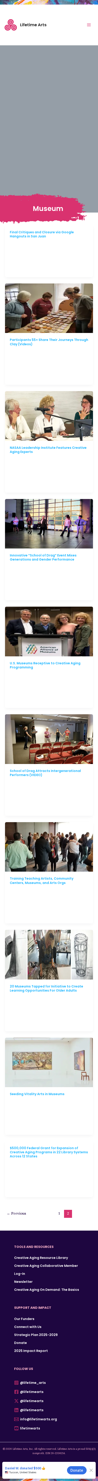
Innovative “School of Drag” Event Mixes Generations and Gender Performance (43, 557)
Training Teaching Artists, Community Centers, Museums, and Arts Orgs (41, 880)
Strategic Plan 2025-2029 (36, 1335)
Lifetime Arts (33, 25)
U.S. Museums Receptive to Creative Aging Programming (45, 665)
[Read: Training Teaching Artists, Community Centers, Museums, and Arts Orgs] (49, 846)
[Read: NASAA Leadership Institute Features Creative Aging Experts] (49, 415)
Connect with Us (27, 1327)
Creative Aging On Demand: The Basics (46, 1289)
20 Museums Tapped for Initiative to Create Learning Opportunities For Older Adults (46, 988)
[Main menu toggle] (88, 25)
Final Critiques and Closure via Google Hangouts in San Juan (42, 234)
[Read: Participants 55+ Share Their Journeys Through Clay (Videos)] (49, 308)
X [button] (95, 4)
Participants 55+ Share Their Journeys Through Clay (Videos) (49, 342)
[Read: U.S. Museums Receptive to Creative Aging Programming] (49, 631)
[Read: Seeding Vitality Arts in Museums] (49, 1062)
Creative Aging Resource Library (41, 1257)
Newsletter (23, 1281)
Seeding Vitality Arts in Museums (37, 1094)
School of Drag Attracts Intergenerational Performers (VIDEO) (45, 773)
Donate (20, 1343)
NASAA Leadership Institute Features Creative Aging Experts (48, 449)
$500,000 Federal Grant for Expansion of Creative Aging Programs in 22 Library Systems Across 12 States (49, 1152)
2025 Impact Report (31, 1350)
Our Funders (24, 1319)
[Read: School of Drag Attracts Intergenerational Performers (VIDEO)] (49, 739)
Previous (16, 1213)
